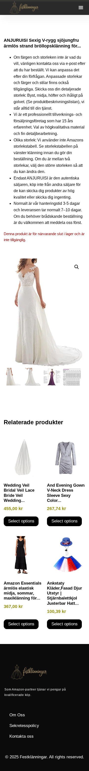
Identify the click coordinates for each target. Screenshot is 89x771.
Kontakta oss (21, 736)
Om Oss (17, 715)
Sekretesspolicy (24, 725)
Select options (21, 521)
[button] (81, 7)
